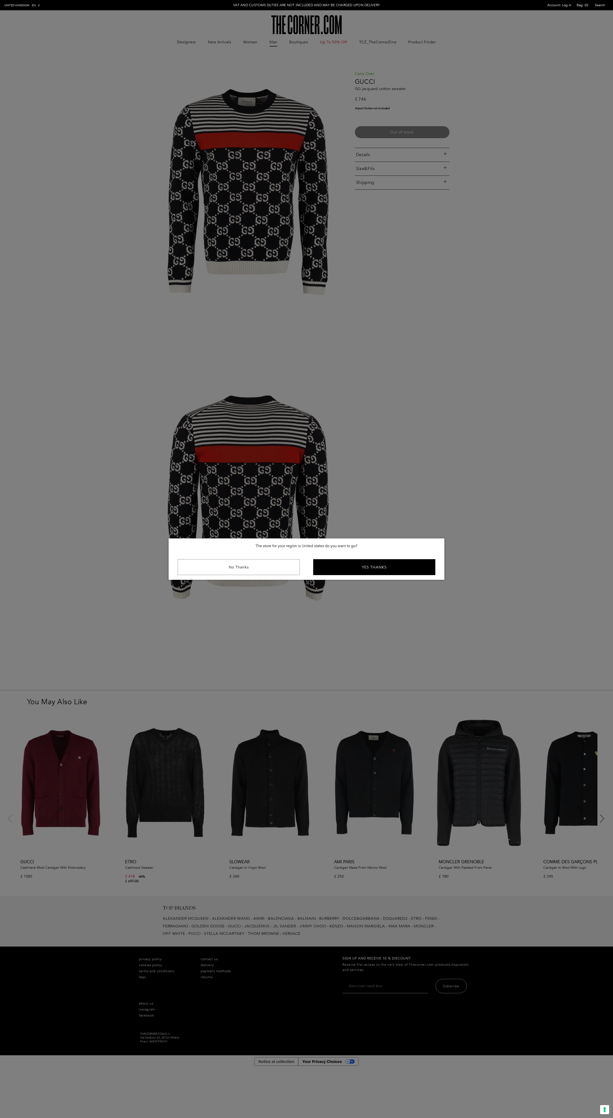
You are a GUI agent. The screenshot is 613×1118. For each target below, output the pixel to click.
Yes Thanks (374, 567)
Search (600, 5)
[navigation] (22, 5)
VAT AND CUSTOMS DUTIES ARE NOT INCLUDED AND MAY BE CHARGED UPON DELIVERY (306, 5)
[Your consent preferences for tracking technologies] (604, 1109)
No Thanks (239, 567)
